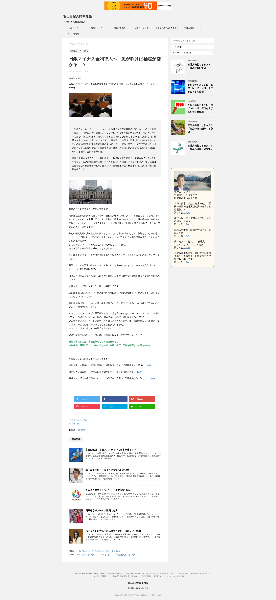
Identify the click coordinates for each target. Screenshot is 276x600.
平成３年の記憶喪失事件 (166, 28)
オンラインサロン (142, 28)
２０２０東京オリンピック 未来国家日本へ (109, 490)
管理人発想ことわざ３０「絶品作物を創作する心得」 (200, 128)
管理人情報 (189, 28)
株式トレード (96, 28)
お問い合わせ (73, 34)
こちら (186, 212)
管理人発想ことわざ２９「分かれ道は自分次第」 (200, 147)
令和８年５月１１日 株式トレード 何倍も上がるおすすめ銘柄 (200, 108)
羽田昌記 (82, 430)
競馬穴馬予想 (119, 28)
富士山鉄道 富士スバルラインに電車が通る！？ (111, 449)
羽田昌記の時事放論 (77, 16)
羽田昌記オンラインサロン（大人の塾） (169, 576)
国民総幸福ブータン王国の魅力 (102, 510)
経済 (86, 420)
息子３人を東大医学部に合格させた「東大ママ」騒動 (113, 531)
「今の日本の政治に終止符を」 (138, 588)
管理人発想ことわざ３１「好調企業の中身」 (200, 66)
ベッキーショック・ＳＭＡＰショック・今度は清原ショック (106, 554)
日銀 (73, 423)
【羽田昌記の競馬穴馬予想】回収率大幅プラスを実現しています (149, 574)
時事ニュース (77, 420)
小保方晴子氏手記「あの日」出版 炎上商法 (98, 551)
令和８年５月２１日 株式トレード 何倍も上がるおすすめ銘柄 (200, 88)
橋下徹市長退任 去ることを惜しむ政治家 (107, 470)
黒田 (78, 423)
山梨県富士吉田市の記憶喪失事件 (126, 576)
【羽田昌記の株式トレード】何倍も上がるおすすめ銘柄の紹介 (96, 574)
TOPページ (73, 28)
